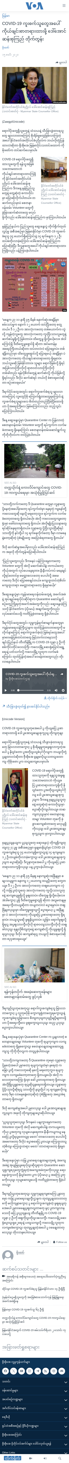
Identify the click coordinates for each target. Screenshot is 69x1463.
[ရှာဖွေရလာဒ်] (59, 1458)
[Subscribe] (61, 1371)
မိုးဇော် (5, 47)
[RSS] (45, 1371)
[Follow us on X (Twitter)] (13, 1371)
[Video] (30, 1458)
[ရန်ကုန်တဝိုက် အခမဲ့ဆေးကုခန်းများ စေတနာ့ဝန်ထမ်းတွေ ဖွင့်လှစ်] (34, 965)
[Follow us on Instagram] (29, 1371)
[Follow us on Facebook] (5, 1371)
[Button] (61, 62)
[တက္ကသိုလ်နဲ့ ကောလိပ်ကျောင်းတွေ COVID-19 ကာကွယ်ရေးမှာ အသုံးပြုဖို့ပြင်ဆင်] (34, 461)
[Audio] (45, 1458)
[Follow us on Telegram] (37, 1371)
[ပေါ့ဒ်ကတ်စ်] (53, 1371)
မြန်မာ (6, 15)
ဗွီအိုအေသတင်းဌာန (19, 678)
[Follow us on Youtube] (21, 1371)
